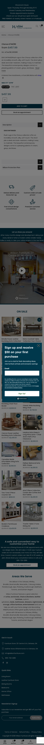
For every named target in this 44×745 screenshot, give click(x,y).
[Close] (38, 345)
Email (7, 368)
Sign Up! (22, 393)
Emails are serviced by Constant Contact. (22, 386)
